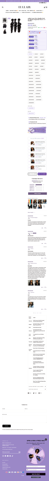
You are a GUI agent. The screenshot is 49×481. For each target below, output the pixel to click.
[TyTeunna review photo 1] (31, 305)
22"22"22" (31, 60)
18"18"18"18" (31, 81)
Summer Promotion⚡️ (37, 12)
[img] (30, 215)
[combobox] (28, 470)
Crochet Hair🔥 (14, 10)
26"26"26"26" (31, 87)
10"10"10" (30, 54)
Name (3, 408)
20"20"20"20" (38, 81)
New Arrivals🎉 (31, 10)
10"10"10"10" (31, 75)
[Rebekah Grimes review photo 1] (31, 283)
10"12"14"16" (38, 90)
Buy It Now (42, 173)
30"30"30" (37, 63)
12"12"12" (36, 54)
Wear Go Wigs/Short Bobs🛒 (13, 12)
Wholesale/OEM (4, 464)
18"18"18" (36, 57)
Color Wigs (39, 10)
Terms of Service (28, 429)
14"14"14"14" (31, 78)
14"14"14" (41, 54)
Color (29, 111)
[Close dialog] (46, 439)
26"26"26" (43, 60)
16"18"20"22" (31, 96)
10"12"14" (43, 63)
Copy (36, 36)
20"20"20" (42, 57)
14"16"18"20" (37, 93)
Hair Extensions (26, 12)
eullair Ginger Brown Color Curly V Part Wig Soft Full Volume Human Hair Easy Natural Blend (40, 166)
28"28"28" (31, 63)
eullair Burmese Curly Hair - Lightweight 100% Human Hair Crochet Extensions (40, 153)
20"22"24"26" (31, 99)
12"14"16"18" (31, 93)
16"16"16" (30, 57)
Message (4, 414)
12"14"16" (30, 66)
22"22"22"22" (31, 84)
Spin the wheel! (36, 474)
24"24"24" (37, 60)
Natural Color (31, 113)
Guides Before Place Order (36, 386)
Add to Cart (32, 173)
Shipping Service (33, 389)
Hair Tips (3, 462)
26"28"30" (37, 72)
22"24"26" (43, 69)
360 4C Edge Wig (22, 10)
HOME (7, 10)
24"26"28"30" (31, 102)
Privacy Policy (21, 429)
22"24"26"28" (38, 99)
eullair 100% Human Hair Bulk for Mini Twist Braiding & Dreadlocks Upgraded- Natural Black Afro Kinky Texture (40, 160)
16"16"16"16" (37, 78)
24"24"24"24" (38, 84)
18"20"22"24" (38, 96)
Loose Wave (31, 108)
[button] (30, 23)
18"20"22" (30, 69)
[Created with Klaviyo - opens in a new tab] (36, 477)
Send (6, 425)
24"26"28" (31, 72)
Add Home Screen (5, 465)
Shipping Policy (4, 468)
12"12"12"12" (38, 75)
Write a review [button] (37, 193)
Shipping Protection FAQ (6, 467)
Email (26, 408)
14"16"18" (36, 66)
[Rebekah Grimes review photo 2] (37, 283)
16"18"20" (42, 66)
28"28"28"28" (38, 87)
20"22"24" (37, 69)
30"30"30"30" (31, 90)
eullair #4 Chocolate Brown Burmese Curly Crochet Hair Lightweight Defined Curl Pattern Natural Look (40, 141)
